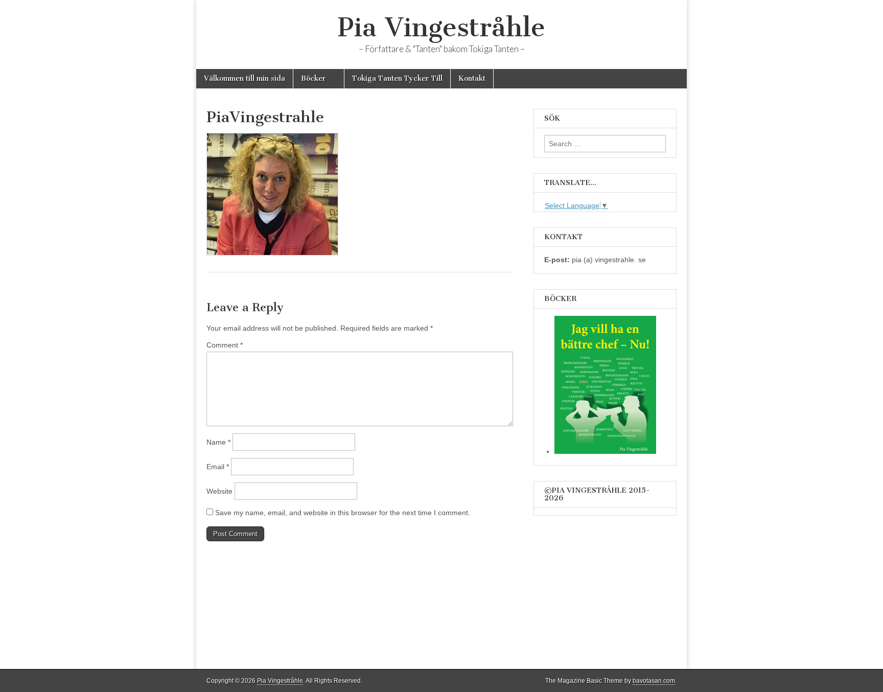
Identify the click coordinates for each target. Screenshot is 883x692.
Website (219, 491)
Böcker (313, 78)
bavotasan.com (654, 680)
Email (217, 467)
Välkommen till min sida (244, 78)
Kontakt (471, 78)
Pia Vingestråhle (441, 27)
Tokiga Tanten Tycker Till (397, 78)
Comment (224, 345)
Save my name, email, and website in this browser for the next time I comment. (342, 513)
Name (218, 442)
